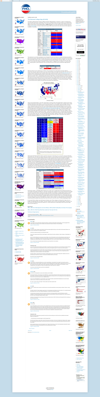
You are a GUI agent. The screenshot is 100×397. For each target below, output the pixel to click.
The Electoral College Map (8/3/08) (80, 191)
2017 (78, 72)
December (79, 85)
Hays (44, 34)
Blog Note (79, 147)
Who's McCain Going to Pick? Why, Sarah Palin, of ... (81, 109)
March (79, 202)
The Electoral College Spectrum (80, 175)
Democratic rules (18, 194)
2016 (78, 73)
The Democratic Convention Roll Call (81, 121)
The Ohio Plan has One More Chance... (81, 114)
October (79, 88)
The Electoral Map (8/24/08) (80, 135)
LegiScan (78, 364)
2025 (78, 61)
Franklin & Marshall (46, 47)
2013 (78, 77)
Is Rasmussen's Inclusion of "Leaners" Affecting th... (81, 157)
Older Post (70, 330)
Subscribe (80, 52)
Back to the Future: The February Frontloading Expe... (81, 150)
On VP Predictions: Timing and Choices (81, 154)
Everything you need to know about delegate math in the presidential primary (20, 242)
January (79, 204)
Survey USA (45, 40)
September (79, 89)
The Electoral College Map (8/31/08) (80, 92)
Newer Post (30, 330)
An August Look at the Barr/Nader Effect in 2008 (80, 130)
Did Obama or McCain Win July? (80, 186)
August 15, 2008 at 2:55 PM (34, 326)
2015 (78, 74)
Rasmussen (45, 38)
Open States (78, 365)
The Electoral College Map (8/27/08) (80, 124)
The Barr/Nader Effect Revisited (80, 98)
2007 (78, 206)
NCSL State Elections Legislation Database (80, 367)
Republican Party (18, 252)
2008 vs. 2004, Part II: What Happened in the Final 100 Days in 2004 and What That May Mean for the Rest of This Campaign (50, 207)
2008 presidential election (33, 215)
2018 (78, 70)
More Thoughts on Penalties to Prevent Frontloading (81, 103)
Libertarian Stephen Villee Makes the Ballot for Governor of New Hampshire (81, 217)
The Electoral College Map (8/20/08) (80, 152)
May (78, 199)
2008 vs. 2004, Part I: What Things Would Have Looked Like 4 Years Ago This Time (42, 209)
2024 (78, 62)
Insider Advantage (46, 36)
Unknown (31, 271)
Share (29, 216)
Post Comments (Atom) (35, 332)
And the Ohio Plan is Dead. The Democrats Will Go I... (81, 119)
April (78, 200)
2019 (78, 69)
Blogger (52, 389)
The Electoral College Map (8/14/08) (38, 19)
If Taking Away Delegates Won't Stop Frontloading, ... (81, 106)
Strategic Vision (46, 54)
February (79, 203)
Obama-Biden (79, 140)
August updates (40, 215)
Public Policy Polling (47, 35)
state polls (52, 215)
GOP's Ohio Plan (79, 359)
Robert (31, 221)
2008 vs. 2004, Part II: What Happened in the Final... (80, 170)
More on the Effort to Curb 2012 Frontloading (80, 142)
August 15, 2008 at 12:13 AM (34, 299)
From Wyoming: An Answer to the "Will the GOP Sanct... (80, 95)
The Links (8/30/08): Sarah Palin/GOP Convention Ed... (80, 100)
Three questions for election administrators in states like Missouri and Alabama (81, 222)
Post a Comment (31, 328)
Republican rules (18, 197)
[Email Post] (40, 214)
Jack (31, 228)
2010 (78, 81)
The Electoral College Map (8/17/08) (80, 162)
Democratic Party (18, 251)
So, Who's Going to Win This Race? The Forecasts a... (81, 194)
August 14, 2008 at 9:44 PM (34, 268)
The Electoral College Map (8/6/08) (80, 184)
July (78, 196)
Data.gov (78, 371)
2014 (78, 76)
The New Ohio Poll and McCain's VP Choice (81, 160)
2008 (78, 84)
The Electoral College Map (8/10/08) (80, 177)
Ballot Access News (80, 215)
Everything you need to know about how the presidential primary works (20, 240)
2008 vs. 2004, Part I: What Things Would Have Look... (80, 173)
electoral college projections (46, 215)
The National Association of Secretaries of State (81, 370)
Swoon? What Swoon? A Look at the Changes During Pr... (81, 138)
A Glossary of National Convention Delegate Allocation (19, 245)
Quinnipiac (45, 43)
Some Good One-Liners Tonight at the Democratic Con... (81, 127)
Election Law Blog (80, 220)
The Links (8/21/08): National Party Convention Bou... (80, 145)
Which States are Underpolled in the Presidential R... (80, 164)
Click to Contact (78, 25)
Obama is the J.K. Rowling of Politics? (81, 112)
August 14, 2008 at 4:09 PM (34, 242)
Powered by (78, 55)
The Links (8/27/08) (80, 125)
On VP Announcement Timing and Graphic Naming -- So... (81, 180)
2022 (78, 65)
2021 (78, 66)
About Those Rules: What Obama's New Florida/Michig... (81, 189)
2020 (78, 68)
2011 (78, 80)
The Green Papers (79, 368)
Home (50, 330)
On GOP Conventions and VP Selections (80, 116)
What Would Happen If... (81, 182)
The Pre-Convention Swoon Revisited (80, 133)
